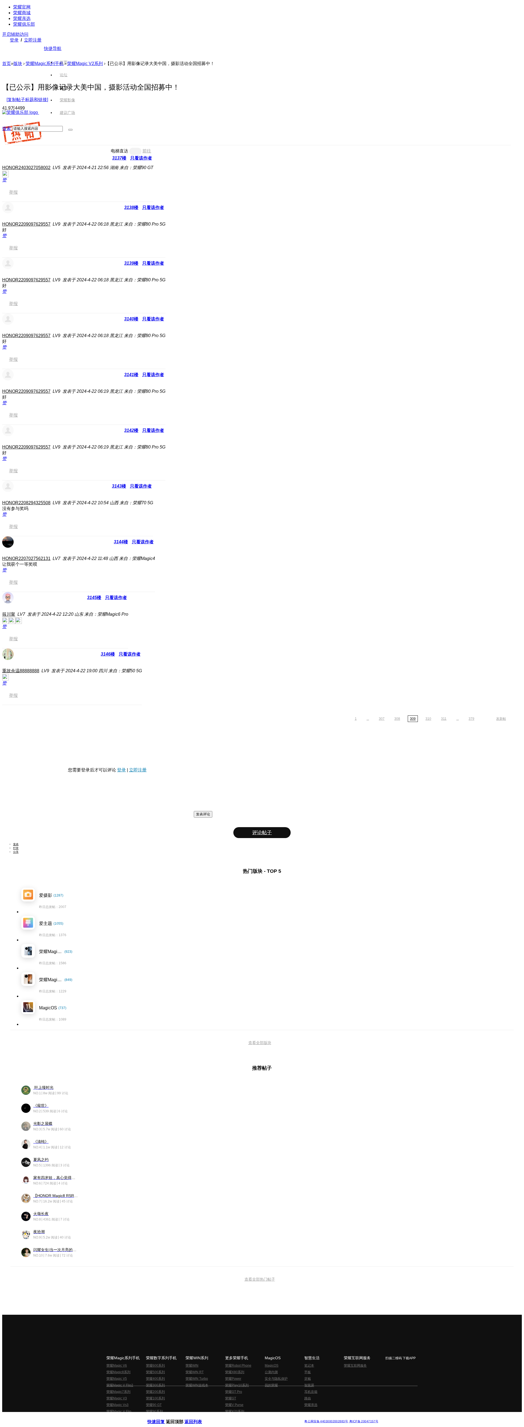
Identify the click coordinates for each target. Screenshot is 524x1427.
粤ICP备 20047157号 (363, 1421)
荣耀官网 (22, 7)
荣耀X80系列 (234, 1372)
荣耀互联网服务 (355, 1365)
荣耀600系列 (155, 1365)
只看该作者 (141, 158)
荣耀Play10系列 (237, 1385)
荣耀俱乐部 (24, 24)
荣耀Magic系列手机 (45, 63)
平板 (307, 1372)
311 (443, 719)
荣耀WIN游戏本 (197, 1385)
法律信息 (244, 1417)
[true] (70, 130)
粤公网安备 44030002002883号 (326, 1421)
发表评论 (203, 814)
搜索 (6, 128)
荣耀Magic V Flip (118, 1411)
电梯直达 (119, 151)
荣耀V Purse (234, 1405)
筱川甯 (8, 614)
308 (397, 719)
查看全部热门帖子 (260, 1279)
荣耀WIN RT (195, 1372)
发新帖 (501, 719)
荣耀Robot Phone (238, 1365)
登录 (14, 40)
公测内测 (271, 1372)
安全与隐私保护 (276, 1379)
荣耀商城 (22, 12)
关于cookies (228, 1417)
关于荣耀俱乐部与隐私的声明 (198, 1417)
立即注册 (32, 40)
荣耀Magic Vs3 (117, 1405)
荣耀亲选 (22, 18)
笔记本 (309, 1365)
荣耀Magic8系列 (118, 1372)
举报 (13, 192)
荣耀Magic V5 (116, 1379)
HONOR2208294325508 (26, 502)
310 (428, 719)
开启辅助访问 (15, 34)
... (368, 719)
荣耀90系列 (154, 1411)
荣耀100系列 (155, 1398)
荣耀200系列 (155, 1392)
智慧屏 (309, 1385)
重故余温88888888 (20, 670)
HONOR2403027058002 (26, 167)
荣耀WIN (192, 1365)
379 (471, 719)
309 (413, 719)
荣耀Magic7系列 (118, 1392)
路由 (307, 1398)
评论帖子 (262, 832)
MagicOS (271, 1365)
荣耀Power (233, 1379)
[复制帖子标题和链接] (27, 99)
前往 (146, 151)
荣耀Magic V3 (116, 1398)
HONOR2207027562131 (26, 558)
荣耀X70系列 (234, 1411)
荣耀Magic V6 (116, 1365)
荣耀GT (230, 1398)
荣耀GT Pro (233, 1392)
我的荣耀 (271, 1385)
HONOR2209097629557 (26, 224)
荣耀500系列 (155, 1372)
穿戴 (307, 1379)
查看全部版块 (259, 1042)
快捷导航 (52, 48)
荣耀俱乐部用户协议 (161, 1417)
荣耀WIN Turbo (197, 1379)
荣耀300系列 (155, 1385)
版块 (17, 63)
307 (382, 719)
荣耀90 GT (154, 1405)
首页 (63, 62)
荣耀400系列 (155, 1379)
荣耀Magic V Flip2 (119, 1385)
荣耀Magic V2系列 (85, 63)
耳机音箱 (310, 1392)
